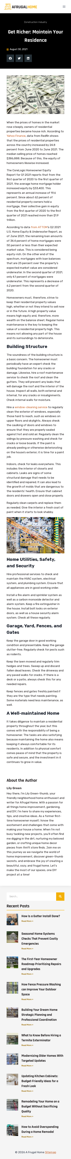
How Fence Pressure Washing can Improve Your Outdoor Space (41, 989)
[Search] (60, 896)
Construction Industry (35, 22)
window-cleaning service (31, 407)
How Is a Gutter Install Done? (40, 916)
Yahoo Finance (16, 135)
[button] (10, 58)
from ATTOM (39, 227)
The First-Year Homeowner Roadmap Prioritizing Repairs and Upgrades (41, 964)
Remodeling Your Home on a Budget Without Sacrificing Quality (40, 1106)
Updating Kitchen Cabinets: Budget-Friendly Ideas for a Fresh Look (39, 1081)
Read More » (27, 921)
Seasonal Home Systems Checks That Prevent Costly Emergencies (39, 939)
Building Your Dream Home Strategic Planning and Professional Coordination (39, 1015)
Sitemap (50, 1152)
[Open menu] (64, 6)
